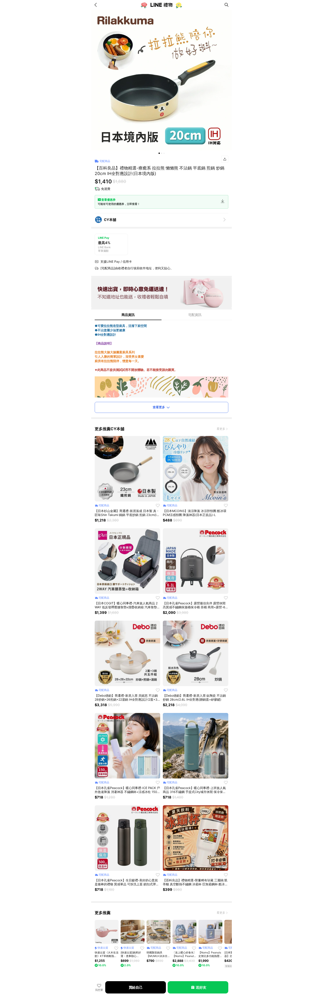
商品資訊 (128, 315)
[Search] (226, 4)
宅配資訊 (194, 315)
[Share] (224, 159)
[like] (157, 505)
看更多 (221, 428)
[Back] (96, 4)
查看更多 (159, 407)
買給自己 (136, 987)
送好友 (201, 987)
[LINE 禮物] (161, 5)
